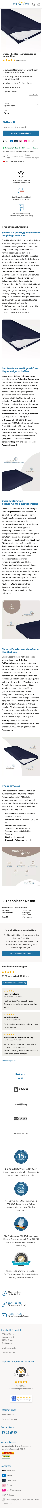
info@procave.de (15, 1312)
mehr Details (33, 93)
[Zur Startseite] (21, 3)
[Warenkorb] (38, 4)
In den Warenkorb (21, 131)
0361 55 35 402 (14, 1301)
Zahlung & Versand (9, 1417)
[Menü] (3, 4)
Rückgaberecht (18, 155)
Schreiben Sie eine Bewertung (14, 981)
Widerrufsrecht (8, 1413)
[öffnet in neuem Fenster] (21, 1396)
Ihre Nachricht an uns (23, 952)
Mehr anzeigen (7, 1059)
